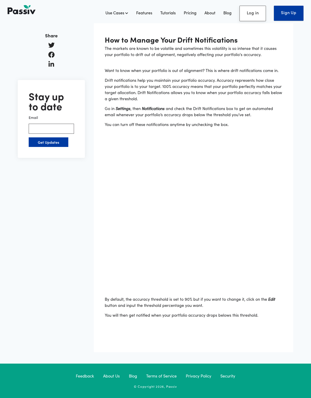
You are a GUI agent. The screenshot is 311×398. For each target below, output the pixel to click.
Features (144, 12)
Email (33, 117)
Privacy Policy (198, 376)
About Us (111, 376)
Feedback (85, 376)
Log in (253, 12)
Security (227, 376)
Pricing (190, 12)
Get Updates (48, 142)
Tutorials (168, 12)
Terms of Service (161, 376)
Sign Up (288, 12)
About (209, 12)
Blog (227, 12)
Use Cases (115, 12)
